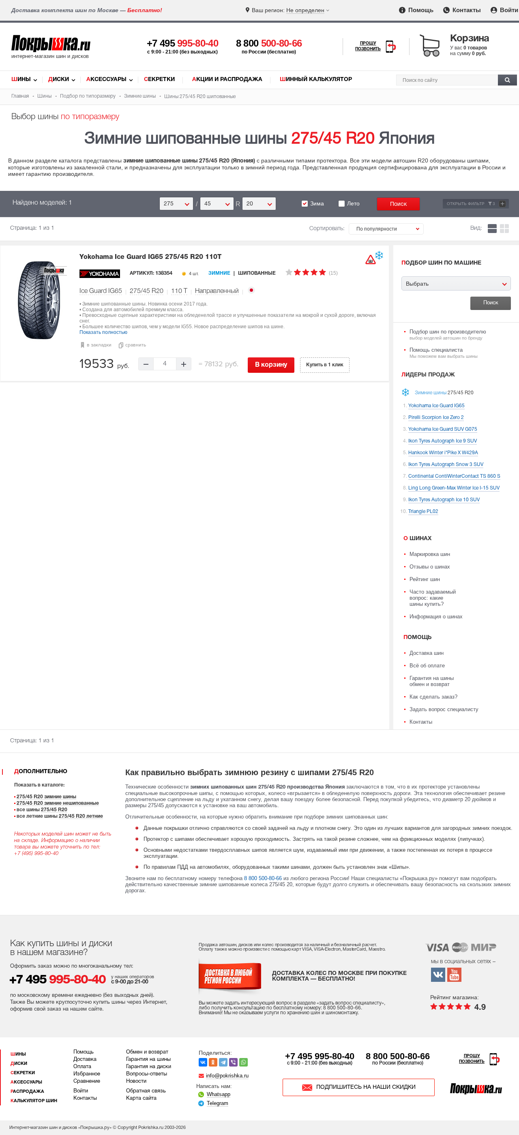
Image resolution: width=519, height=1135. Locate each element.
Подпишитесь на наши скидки (366, 1087)
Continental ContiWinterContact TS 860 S (454, 476)
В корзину (271, 365)
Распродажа (27, 1092)
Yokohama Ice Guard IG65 (150, 257)
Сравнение (86, 1081)
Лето (353, 203)
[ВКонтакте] (203, 1062)
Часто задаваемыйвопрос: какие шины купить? (433, 598)
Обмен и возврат (147, 1052)
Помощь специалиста (444, 353)
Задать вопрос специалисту (444, 709)
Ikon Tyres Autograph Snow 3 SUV (445, 464)
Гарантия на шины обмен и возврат (432, 681)
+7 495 (182, 43)
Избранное (86, 1074)
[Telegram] (223, 1062)
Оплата (82, 1066)
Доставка (85, 1059)
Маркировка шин (430, 554)
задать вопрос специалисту (350, 1003)
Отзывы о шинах (430, 567)
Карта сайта (141, 1098)
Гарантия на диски (148, 1066)
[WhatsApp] (243, 1062)
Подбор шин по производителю (448, 334)
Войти (508, 9)
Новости (136, 1081)
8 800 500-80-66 (263, 878)
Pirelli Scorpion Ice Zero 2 (436, 417)
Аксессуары (106, 79)
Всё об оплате (427, 666)
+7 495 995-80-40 (319, 1056)
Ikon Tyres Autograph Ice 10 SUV (444, 500)
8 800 (269, 43)
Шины (21, 79)
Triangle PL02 (423, 511)
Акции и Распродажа (227, 79)
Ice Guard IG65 (100, 291)
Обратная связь (146, 1091)
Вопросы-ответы (146, 1074)
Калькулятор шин (34, 1101)
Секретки (159, 79)
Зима (317, 203)
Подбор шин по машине (441, 263)
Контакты (466, 9)
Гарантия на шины (148, 1059)
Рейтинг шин (425, 579)
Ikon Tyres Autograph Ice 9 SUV (442, 441)
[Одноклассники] (213, 1062)
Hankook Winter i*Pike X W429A (443, 453)
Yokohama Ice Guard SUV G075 (442, 429)
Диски (58, 79)
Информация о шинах (436, 616)
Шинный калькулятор (316, 79)
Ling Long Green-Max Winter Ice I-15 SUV (454, 488)
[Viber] (233, 1062)
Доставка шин (427, 653)
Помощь (420, 9)
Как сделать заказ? (433, 697)
